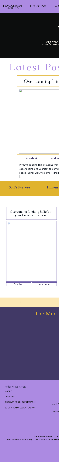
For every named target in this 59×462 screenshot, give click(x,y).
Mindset (31, 158)
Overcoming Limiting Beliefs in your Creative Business (31, 213)
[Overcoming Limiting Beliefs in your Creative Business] (31, 251)
